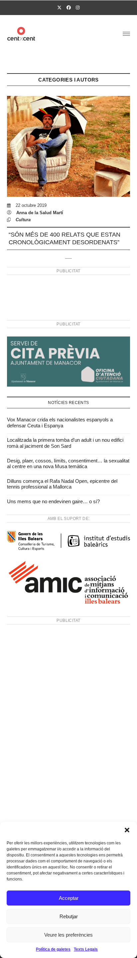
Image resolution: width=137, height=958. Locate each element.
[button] (127, 830)
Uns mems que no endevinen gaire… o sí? (53, 501)
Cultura (23, 219)
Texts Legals (86, 949)
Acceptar (68, 898)
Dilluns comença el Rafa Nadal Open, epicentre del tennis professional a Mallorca (62, 484)
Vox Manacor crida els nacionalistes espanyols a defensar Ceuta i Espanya (60, 422)
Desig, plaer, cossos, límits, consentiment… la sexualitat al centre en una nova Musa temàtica (68, 463)
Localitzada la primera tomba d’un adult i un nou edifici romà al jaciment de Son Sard (65, 443)
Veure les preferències (68, 935)
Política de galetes (53, 949)
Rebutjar (69, 916)
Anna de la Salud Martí (39, 212)
